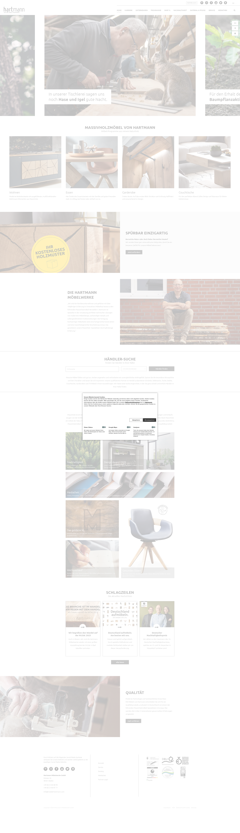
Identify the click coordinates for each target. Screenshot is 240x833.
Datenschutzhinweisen (132, 402)
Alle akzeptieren (149, 420)
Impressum (148, 402)
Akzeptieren (136, 420)
